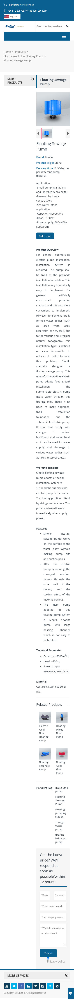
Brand (40, 157)
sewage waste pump (59, 825)
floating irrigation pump (60, 838)
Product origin (45, 162)
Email (45, 236)
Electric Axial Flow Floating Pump (23, 56)
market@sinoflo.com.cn (21, 4)
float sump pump (61, 789)
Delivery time (45, 168)
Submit (48, 953)
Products (20, 51)
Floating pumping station (60, 813)
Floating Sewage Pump (60, 800)
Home (7, 51)
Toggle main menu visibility (64, 36)
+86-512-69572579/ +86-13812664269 (27, 10)
